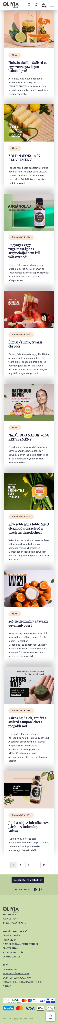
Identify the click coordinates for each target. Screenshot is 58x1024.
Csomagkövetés (11, 957)
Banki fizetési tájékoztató (17, 978)
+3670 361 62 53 (10, 919)
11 (44, 865)
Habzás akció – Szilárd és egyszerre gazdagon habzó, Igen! (27, 66)
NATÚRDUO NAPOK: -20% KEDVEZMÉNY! (28, 437)
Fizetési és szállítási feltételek (20, 944)
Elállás (7, 986)
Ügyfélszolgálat (12, 936)
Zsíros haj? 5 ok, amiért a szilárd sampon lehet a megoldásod (27, 722)
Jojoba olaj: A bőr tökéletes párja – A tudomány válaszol (28, 827)
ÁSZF (5, 965)
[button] (50, 1016)
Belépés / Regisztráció (15, 931)
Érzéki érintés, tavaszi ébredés (25, 344)
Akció (14, 55)
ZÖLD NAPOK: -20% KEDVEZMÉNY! (24, 158)
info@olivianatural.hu (14, 923)
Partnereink (9, 940)
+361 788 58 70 (9, 914)
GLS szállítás (10, 948)
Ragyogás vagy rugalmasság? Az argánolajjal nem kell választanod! (24, 251)
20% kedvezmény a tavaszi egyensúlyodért (28, 623)
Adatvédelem (10, 969)
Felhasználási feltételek (16, 974)
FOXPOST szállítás (13, 952)
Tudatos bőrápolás (21, 237)
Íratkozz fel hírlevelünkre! (28, 880)
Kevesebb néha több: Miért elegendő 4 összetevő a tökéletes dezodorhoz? (28, 528)
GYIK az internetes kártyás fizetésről (23, 982)
